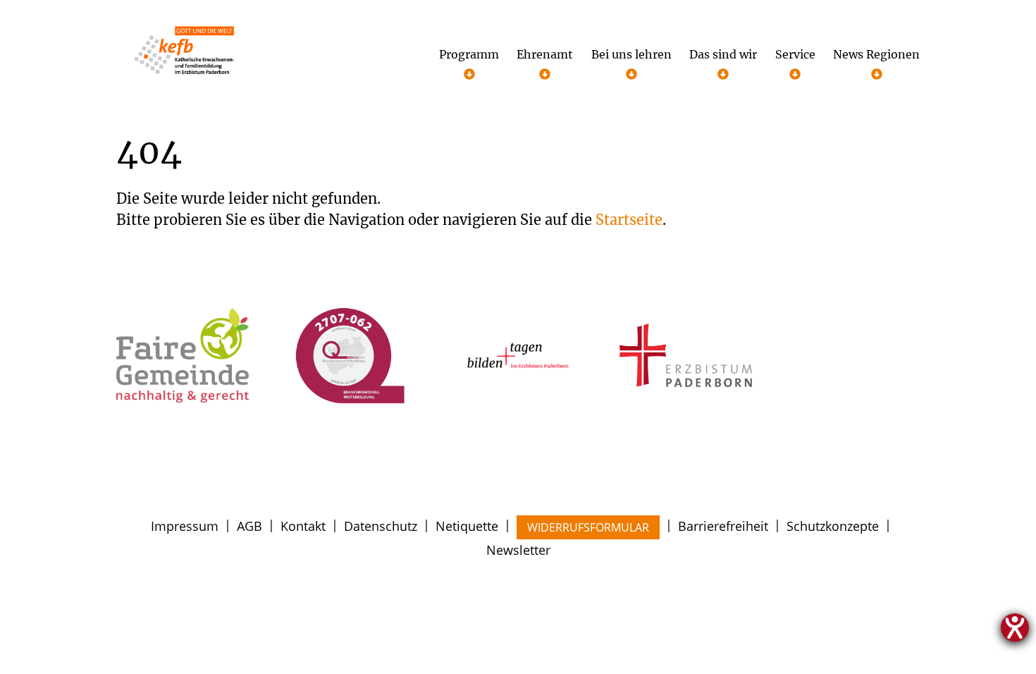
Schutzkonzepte (833, 525)
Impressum (184, 525)
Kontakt (303, 525)
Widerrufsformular (588, 527)
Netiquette (467, 525)
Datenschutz (380, 525)
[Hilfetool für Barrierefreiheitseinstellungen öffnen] (1015, 627)
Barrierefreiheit (723, 525)
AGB (249, 525)
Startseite (629, 219)
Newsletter (518, 549)
